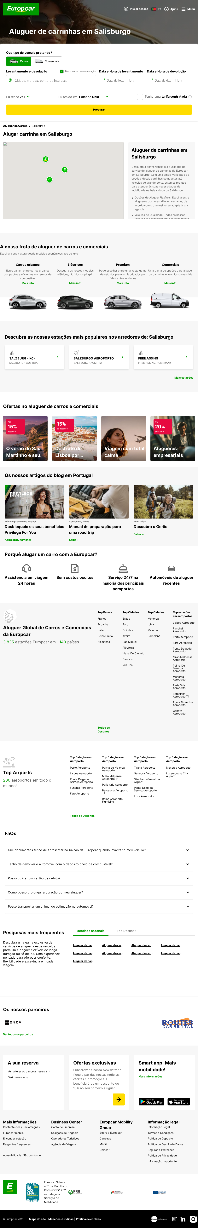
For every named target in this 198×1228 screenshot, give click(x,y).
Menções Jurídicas (60, 1219)
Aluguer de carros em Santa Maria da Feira (84, 953)
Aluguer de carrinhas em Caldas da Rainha (84, 961)
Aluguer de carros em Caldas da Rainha (172, 945)
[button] (64, 170)
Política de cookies (88, 1219)
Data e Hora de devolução (166, 71)
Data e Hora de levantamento (121, 71)
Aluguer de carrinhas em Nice (142, 953)
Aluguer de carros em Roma (84, 945)
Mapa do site (37, 1219)
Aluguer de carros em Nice (113, 953)
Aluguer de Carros (15, 125)
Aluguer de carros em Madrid (113, 945)
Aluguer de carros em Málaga (142, 945)
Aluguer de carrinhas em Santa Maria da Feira (172, 953)
